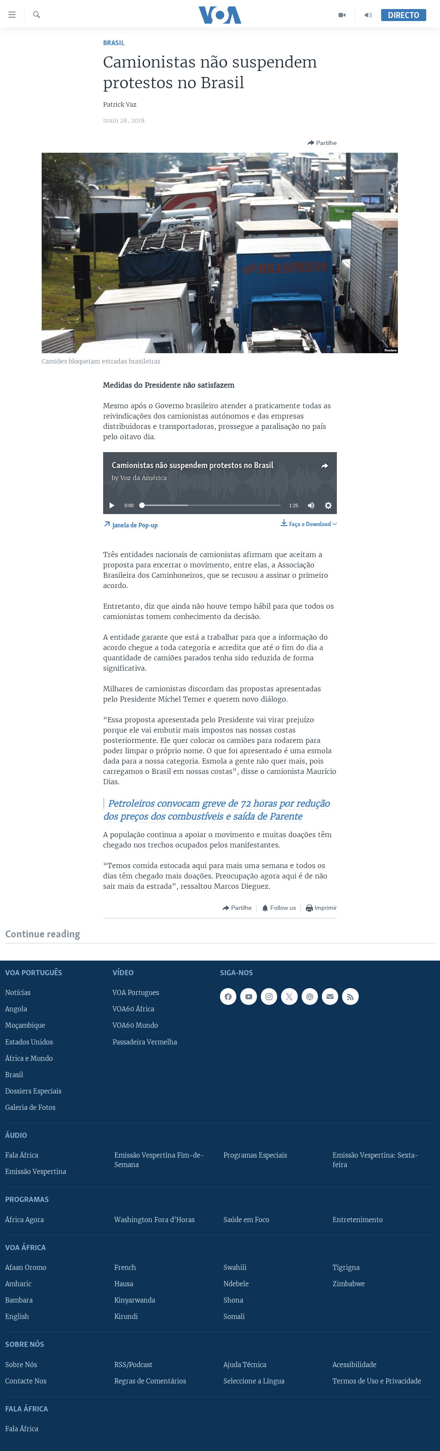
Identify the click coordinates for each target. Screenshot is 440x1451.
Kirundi (126, 1317)
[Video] (342, 15)
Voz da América (143, 478)
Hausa (123, 1284)
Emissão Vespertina (35, 1172)
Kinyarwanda (134, 1300)
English (17, 1317)
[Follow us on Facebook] (228, 996)
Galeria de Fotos (30, 1108)
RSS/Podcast (133, 1364)
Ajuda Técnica (244, 1364)
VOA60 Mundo (135, 1025)
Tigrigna (346, 1268)
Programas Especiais (255, 1155)
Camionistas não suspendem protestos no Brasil (192, 466)
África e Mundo (29, 1059)
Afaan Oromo (25, 1268)
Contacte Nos (25, 1381)
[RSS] (350, 996)
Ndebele (236, 1284)
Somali (234, 1317)
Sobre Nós (21, 1364)
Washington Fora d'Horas (154, 1220)
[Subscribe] (330, 996)
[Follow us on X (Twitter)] (289, 996)
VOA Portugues (136, 993)
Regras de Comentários (150, 1381)
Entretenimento (358, 1220)
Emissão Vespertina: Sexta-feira (376, 1160)
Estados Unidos (29, 1042)
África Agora (24, 1220)
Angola (16, 1009)
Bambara (19, 1300)
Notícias (18, 993)
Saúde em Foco (246, 1220)
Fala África (21, 1155)
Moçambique (25, 1025)
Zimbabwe (349, 1284)
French (125, 1268)
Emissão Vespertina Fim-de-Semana (159, 1160)
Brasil (114, 43)
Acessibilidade (354, 1364)
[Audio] (368, 15)
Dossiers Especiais (33, 1091)
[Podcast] (310, 996)
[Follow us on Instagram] (269, 996)
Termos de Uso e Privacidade (377, 1381)
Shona (233, 1300)
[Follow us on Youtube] (248, 996)
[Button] (322, 143)
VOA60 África (133, 1009)
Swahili (235, 1268)
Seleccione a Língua (253, 1381)
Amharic (18, 1284)
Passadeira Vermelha (145, 1042)
